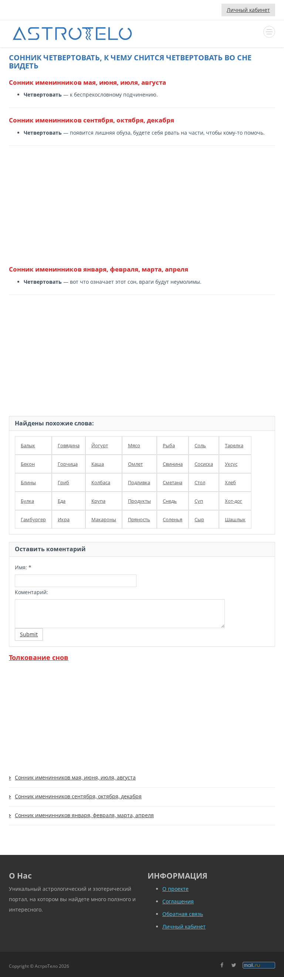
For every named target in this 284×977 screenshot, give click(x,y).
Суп (199, 501)
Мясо (134, 445)
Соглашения (178, 901)
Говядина (69, 445)
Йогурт (99, 445)
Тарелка (234, 445)
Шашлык (235, 519)
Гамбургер (33, 519)
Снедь (170, 501)
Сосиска (204, 464)
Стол (200, 482)
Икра (64, 519)
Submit (29, 634)
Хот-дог (233, 501)
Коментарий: (31, 592)
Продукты (139, 501)
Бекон (28, 464)
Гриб (63, 482)
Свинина (173, 464)
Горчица (68, 464)
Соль (200, 445)
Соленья (172, 519)
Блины (28, 482)
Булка (27, 501)
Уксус (231, 464)
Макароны (103, 519)
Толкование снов (38, 657)
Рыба (169, 445)
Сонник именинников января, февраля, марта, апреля (84, 815)
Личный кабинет (248, 9)
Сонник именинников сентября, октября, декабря (78, 796)
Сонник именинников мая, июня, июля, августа (75, 777)
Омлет (135, 464)
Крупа (98, 501)
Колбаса (100, 482)
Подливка (139, 482)
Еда (61, 501)
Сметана (172, 482)
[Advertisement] (139, 205)
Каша (97, 464)
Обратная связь (182, 913)
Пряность (139, 519)
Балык (28, 445)
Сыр (199, 519)
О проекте (175, 888)
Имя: (23, 567)
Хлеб (230, 482)
